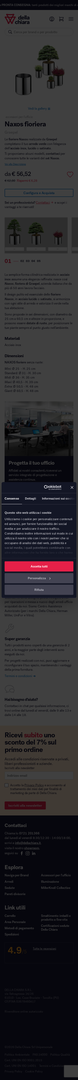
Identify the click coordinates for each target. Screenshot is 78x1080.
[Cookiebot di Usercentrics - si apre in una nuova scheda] (45, 487)
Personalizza (37, 578)
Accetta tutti (39, 566)
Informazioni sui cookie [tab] (58, 498)
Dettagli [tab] (30, 498)
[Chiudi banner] (72, 487)
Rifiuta (39, 589)
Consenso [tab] (12, 498)
